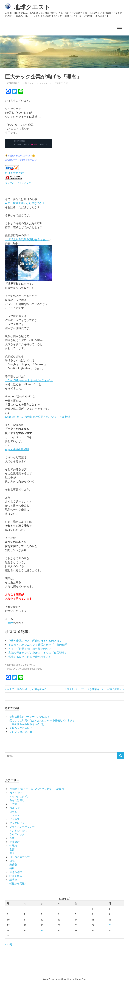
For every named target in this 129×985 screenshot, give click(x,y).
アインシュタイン (19, 796)
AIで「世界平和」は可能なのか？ (25, 203)
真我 (10, 622)
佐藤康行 (58, 83)
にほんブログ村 (14, 173)
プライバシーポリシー (22, 826)
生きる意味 (15, 872)
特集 (11, 868)
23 (110, 924)
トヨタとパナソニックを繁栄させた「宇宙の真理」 (39, 644)
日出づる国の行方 (19, 856)
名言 (11, 849)
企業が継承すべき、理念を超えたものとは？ (35, 640)
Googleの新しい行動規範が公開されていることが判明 (37, 416)
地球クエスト (32, 7)
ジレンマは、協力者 (20, 731)
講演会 (13, 879)
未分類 (13, 864)
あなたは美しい (18, 800)
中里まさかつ (29, 83)
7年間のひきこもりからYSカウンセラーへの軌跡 (36, 788)
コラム (13, 811)
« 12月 (8, 944)
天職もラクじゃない (20, 727)
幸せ (11, 853)
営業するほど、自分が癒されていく (29, 656)
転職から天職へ (18, 883)
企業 (11, 837)
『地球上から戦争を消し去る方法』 (26, 239)
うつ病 (13, 803)
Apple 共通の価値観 (17, 449)
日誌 (66, 83)
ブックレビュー (46, 83)
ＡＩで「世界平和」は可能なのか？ (29, 648)
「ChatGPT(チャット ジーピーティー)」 (29, 380)
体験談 (13, 845)
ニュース (14, 815)
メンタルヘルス (18, 830)
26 (42, 930)
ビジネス (14, 819)
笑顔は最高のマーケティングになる (29, 716)
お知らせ (14, 807)
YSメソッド (15, 792)
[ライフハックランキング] (13, 178)
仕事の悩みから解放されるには (27, 724)
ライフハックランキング (18, 182)
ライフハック (17, 834)
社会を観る (15, 875)
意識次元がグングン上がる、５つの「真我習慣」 (37, 652)
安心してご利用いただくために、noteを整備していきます (42, 720)
